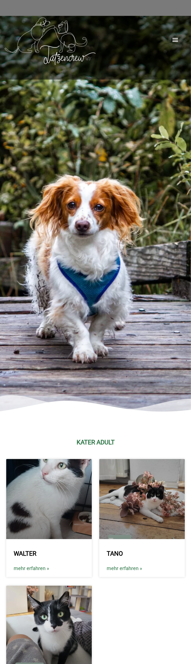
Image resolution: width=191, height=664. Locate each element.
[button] (175, 40)
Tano (115, 553)
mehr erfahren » (31, 568)
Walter (25, 553)
